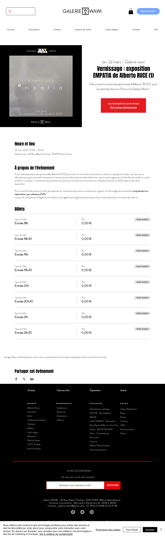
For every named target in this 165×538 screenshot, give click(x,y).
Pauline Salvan (33, 440)
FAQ (122, 425)
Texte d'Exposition (128, 409)
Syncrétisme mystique (100, 409)
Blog (122, 413)
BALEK (93, 417)
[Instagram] (92, 512)
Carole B (31, 411)
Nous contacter (127, 429)
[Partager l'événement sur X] (24, 379)
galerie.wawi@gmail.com (71, 505)
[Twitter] (82, 512)
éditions (60, 420)
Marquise (31, 436)
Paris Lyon (94, 437)
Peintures (61, 411)
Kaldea (30, 428)
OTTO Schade (34, 444)
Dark (29, 416)
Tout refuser (132, 529)
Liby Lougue (32, 432)
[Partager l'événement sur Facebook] (16, 379)
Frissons (93, 441)
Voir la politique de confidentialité (56, 534)
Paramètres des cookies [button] (108, 529)
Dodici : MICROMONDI (101, 429)
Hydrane (31, 424)
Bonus (123, 417)
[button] (130, 11)
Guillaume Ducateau (36, 420)
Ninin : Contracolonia (99, 433)
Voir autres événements (123, 107)
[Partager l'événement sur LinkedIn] (32, 379)
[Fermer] (161, 529)
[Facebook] (73, 512)
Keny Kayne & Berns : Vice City (104, 425)
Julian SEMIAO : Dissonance (103, 421)
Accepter (150, 529)
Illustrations (62, 416)
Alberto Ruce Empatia (100, 445)
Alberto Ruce (33, 407)
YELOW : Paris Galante (100, 413)
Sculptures (61, 407)
